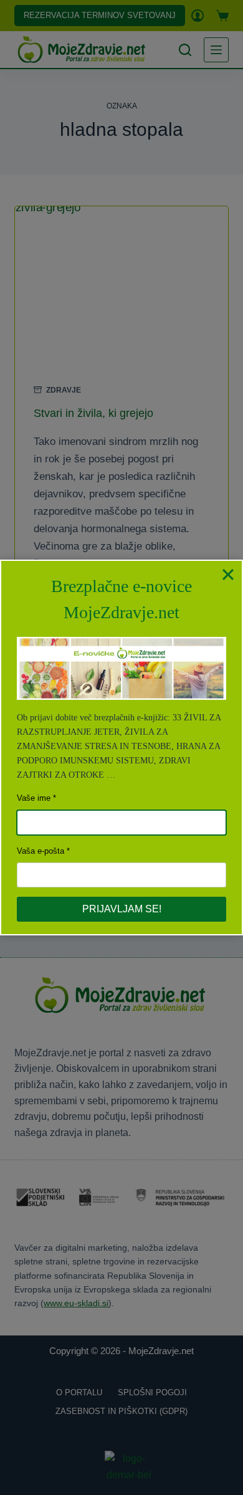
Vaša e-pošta (40, 851)
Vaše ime (33, 798)
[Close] (228, 574)
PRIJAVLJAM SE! (121, 909)
